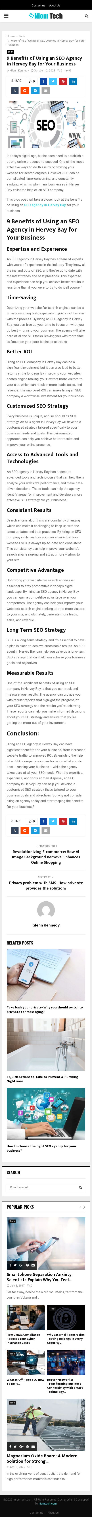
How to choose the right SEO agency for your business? (41, 1148)
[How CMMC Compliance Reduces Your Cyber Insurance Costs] (26, 1317)
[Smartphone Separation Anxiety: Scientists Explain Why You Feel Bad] (46, 1243)
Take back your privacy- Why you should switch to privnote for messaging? (45, 1010)
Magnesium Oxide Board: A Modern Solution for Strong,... (42, 1458)
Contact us (38, 5)
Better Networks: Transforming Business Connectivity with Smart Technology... (65, 1385)
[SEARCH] (80, 1187)
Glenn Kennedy (19, 70)
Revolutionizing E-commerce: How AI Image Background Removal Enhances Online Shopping (46, 857)
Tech (10, 52)
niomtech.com (48, 1503)
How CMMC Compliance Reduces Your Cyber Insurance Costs (23, 1338)
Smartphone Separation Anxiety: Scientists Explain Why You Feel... (40, 1277)
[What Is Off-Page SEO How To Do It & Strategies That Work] (26, 1362)
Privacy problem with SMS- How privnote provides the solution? (46, 886)
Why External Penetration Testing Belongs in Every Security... (66, 1338)
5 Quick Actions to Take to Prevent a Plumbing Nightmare (42, 1079)
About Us (54, 5)
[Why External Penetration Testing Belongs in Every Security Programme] (66, 1317)
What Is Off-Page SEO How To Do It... (25, 1381)
